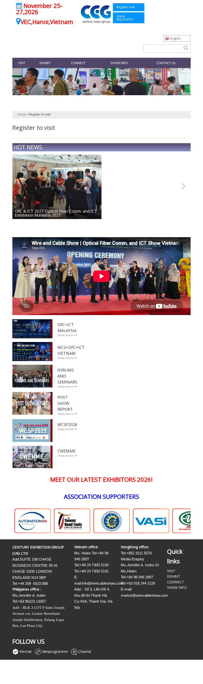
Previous (22, 185)
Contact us (166, 63)
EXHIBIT (45, 63)
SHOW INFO (119, 63)
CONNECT (78, 63)
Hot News (28, 147)
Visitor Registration (125, 17)
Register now (126, 7)
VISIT (21, 63)
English (175, 38)
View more (65, 335)
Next (181, 185)
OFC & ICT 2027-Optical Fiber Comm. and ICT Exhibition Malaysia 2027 (56, 213)
